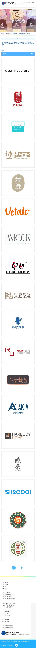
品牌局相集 (6, 621)
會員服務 (5, 584)
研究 (4, 586)
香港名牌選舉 (6, 593)
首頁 (2, 34)
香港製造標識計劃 (8, 627)
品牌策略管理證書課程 (9, 603)
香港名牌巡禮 (6, 611)
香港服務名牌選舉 (8, 595)
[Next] (22, 568)
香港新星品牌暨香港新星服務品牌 (21, 34)
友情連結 (3, 645)
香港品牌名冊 (6, 615)
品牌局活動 (6, 619)
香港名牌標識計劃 (8, 626)
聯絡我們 (10, 645)
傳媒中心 (5, 588)
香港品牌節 (6, 613)
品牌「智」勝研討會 (8, 605)
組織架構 (5, 583)
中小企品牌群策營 (8, 607)
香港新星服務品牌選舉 (9, 599)
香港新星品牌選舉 (8, 596)
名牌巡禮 (8, 34)
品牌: (3, 50)
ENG (29, 2)
